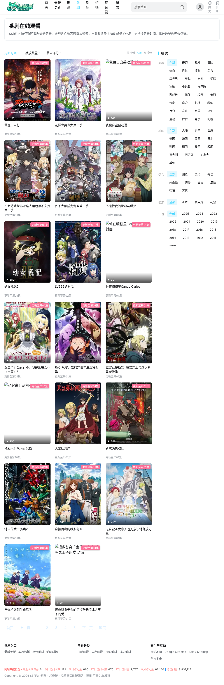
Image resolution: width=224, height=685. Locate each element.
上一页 (25, 628)
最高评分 (52, 53)
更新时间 (10, 53)
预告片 (199, 202)
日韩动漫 (83, 651)
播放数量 (31, 53)
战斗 (197, 62)
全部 (172, 62)
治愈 (200, 78)
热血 (172, 70)
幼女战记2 (11, 286)
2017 (186, 229)
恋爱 (185, 102)
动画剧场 (52, 651)
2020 (200, 221)
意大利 (173, 154)
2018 (172, 229)
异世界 (173, 78)
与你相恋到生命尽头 (18, 609)
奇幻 (185, 62)
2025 (185, 213)
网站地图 (156, 651)
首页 (10, 628)
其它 (185, 190)
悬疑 (197, 111)
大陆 (185, 130)
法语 (213, 182)
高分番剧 (38, 651)
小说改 (186, 86)
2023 (213, 213)
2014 (172, 237)
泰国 (197, 146)
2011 (213, 237)
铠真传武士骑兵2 (16, 529)
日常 (185, 70)
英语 (197, 174)
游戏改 (173, 94)
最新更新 (10, 651)
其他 (172, 163)
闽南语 (173, 182)
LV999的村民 (64, 286)
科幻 (210, 102)
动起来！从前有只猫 (18, 448)
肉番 (210, 119)
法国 (185, 138)
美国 (172, 138)
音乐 (185, 111)
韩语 (188, 182)
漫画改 (202, 86)
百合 (172, 111)
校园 (200, 94)
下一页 (87, 628)
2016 (199, 229)
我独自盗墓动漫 (116, 125)
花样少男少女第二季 (68, 125)
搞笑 (197, 70)
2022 (172, 221)
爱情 (213, 78)
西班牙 (189, 154)
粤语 (210, 174)
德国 (185, 146)
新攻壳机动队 (115, 448)
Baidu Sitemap (198, 651)
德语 (172, 190)
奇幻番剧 (111, 651)
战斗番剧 (125, 651)
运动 (172, 119)
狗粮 (172, 86)
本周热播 (24, 651)
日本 (210, 138)
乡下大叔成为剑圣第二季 (72, 206)
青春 (172, 102)
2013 (186, 237)
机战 (197, 102)
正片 (185, 202)
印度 (210, 146)
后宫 (210, 70)
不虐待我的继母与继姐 (121, 206)
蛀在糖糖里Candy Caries (123, 286)
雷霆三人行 (12, 125)
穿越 (188, 78)
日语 (200, 182)
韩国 (172, 146)
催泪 (213, 94)
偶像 (188, 94)
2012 (199, 237)
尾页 (102, 628)
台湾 (210, 130)
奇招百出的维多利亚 (68, 529)
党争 (197, 119)
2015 (213, 229)
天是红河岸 (62, 448)
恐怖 (210, 111)
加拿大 (204, 154)
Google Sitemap (175, 651)
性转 (185, 119)
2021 (186, 221)
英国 (197, 138)
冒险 (210, 62)
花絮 (213, 202)
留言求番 (156, 658)
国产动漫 (97, 651)
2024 (199, 213)
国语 (185, 174)
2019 (214, 221)
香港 (197, 130)
